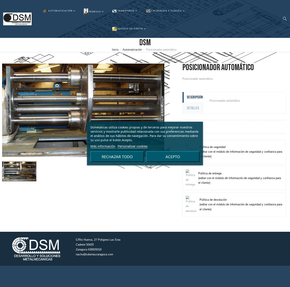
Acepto (173, 156)
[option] (19, 171)
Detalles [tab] (193, 108)
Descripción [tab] (195, 97)
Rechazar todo (117, 156)
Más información (102, 146)
